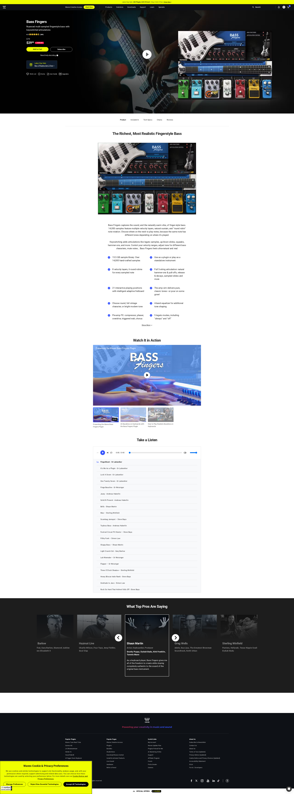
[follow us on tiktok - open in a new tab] (218, 781)
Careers (150, 767)
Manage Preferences (14, 784)
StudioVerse (111, 752)
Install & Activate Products (116, 758)
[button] (6, 788)
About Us (192, 748)
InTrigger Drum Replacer (73, 758)
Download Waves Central (115, 755)
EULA (191, 764)
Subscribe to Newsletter (197, 742)
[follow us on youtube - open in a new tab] (208, 780)
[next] (175, 637)
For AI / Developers (195, 767)
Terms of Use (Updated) (197, 752)
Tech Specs (147, 120)
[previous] (118, 637)
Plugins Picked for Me (155, 748)
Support (150, 755)
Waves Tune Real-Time (73, 742)
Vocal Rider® (69, 755)
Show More (146, 325)
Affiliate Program (154, 758)
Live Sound (110, 761)
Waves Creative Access (73, 7)
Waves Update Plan (154, 745)
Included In (135, 120)
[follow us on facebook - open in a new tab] (191, 781)
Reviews (170, 120)
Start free (89, 7)
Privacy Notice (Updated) (197, 755)
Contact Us (193, 745)
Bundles (109, 748)
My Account (152, 742)
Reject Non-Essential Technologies (45, 784)
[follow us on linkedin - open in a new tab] (213, 781)
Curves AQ (68, 745)
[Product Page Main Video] (147, 54)
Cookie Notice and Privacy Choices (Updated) (204, 758)
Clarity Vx (68, 752)
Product (123, 120)
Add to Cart (37, 49)
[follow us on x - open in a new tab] (196, 781)
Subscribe (61, 49)
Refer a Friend (111, 767)
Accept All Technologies (76, 784)
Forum (150, 761)
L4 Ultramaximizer (71, 748)
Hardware (110, 764)
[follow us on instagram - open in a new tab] (202, 780)
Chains (159, 120)
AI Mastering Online (154, 752)
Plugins (109, 745)
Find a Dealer (152, 764)
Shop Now (167, 2)
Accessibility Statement (197, 761)
